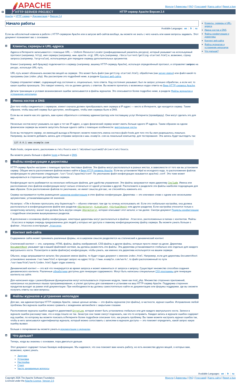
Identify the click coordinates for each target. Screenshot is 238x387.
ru (196, 28)
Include (173, 182)
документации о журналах (75, 329)
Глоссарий (200, 6)
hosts (54, 155)
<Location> (101, 206)
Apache (9, 16)
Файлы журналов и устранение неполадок (216, 46)
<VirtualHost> (118, 206)
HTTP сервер (23, 16)
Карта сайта (214, 6)
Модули (169, 6)
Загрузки (22, 355)
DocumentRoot (18, 247)
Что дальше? (211, 51)
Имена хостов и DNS (216, 30)
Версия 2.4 (56, 16)
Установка (23, 359)
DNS (74, 155)
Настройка (23, 362)
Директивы (181, 6)
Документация (39, 16)
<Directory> (85, 206)
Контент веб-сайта (110, 76)
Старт (20, 365)
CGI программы (164, 271)
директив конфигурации (73, 194)
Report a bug (229, 6)
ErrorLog (78, 310)
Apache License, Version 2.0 (39, 381)
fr (191, 28)
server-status (166, 73)
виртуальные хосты (126, 127)
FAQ (191, 6)
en (186, 28)
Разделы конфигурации (185, 210)
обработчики (60, 271)
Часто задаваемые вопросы (33, 368)
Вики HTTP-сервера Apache (179, 85)
